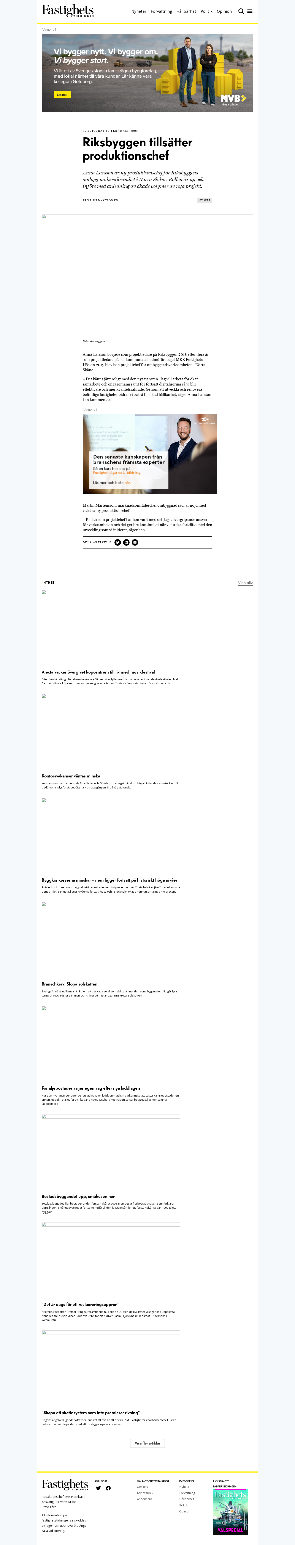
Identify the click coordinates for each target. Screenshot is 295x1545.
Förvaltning (161, 11)
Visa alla (245, 582)
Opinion (224, 11)
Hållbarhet (186, 11)
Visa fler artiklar (147, 1443)
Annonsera (144, 1499)
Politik (207, 11)
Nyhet (205, 200)
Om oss (142, 1487)
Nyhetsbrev (145, 1493)
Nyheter (138, 11)
